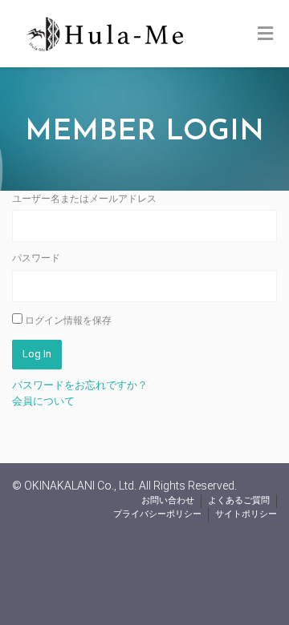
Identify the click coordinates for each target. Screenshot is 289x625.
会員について (43, 401)
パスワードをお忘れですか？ (80, 385)
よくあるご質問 (239, 500)
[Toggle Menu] (265, 34)
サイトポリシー (246, 514)
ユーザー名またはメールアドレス (84, 198)
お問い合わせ (167, 500)
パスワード (36, 258)
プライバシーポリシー (157, 514)
